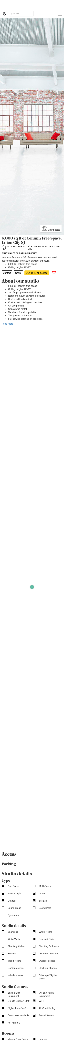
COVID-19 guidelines (36, 272)
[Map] (32, 587)
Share (18, 272)
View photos (53, 229)
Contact (7, 272)
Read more (7, 323)
